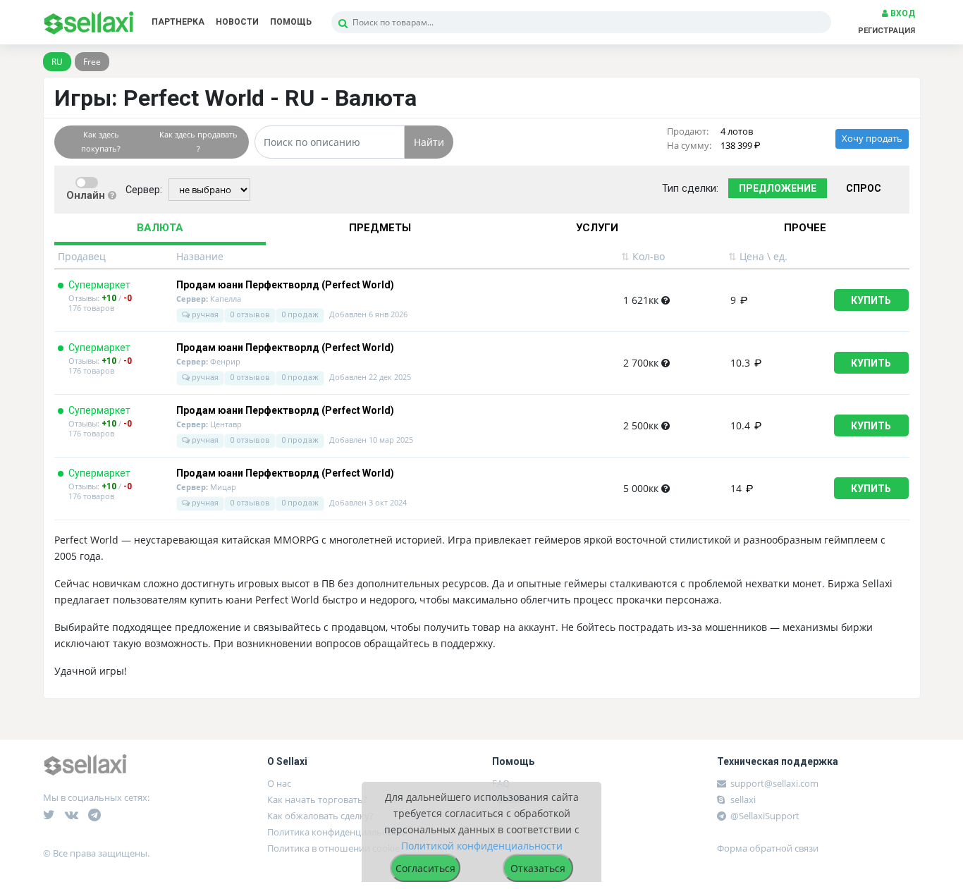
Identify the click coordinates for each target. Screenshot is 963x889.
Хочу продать (872, 139)
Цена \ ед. (757, 256)
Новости (237, 22)
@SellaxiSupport (763, 815)
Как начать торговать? (317, 799)
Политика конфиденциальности (337, 832)
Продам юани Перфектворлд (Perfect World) (285, 285)
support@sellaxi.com (774, 783)
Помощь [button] (291, 22)
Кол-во (643, 256)
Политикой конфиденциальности (482, 845)
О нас (279, 783)
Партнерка (178, 22)
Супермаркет (99, 285)
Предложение (777, 188)
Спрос (863, 188)
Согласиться (425, 868)
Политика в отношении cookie (333, 848)
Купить (871, 300)
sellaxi (742, 799)
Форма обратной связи (767, 848)
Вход (901, 13)
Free (92, 62)
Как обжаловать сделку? (320, 815)
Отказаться (537, 868)
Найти (429, 142)
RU (57, 62)
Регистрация (886, 30)
